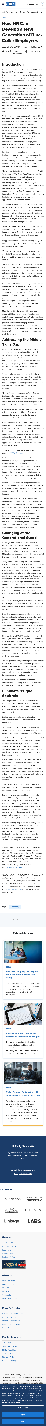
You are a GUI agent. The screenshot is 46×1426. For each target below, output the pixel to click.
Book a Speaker (8, 1328)
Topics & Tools (8, 1354)
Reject (23, 1415)
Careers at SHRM (9, 1246)
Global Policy (7, 1291)
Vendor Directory (9, 1361)
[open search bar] (42, 3)
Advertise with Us (9, 1317)
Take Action (7, 1295)
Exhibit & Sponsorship (11, 1321)
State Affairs (7, 1288)
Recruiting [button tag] (15, 907)
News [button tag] (4, 18)
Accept (23, 1421)
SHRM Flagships (9, 1350)
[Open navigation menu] (3, 4)
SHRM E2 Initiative (9, 1299)
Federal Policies (8, 1284)
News (8, 967)
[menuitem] (11, 4)
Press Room (7, 1250)
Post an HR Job (8, 1257)
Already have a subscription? (23, 1170)
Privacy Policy (15, 1403)
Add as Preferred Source (34, 53)
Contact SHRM (8, 1253)
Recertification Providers (12, 1324)
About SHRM (7, 1243)
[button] (23, 1174)
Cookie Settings (23, 1408)
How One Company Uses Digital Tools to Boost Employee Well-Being (22, 974)
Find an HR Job (8, 1357)
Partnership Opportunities (12, 1314)
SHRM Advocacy (9, 1281)
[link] (3, 12)
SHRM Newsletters (10, 1346)
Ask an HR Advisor (9, 1343)
